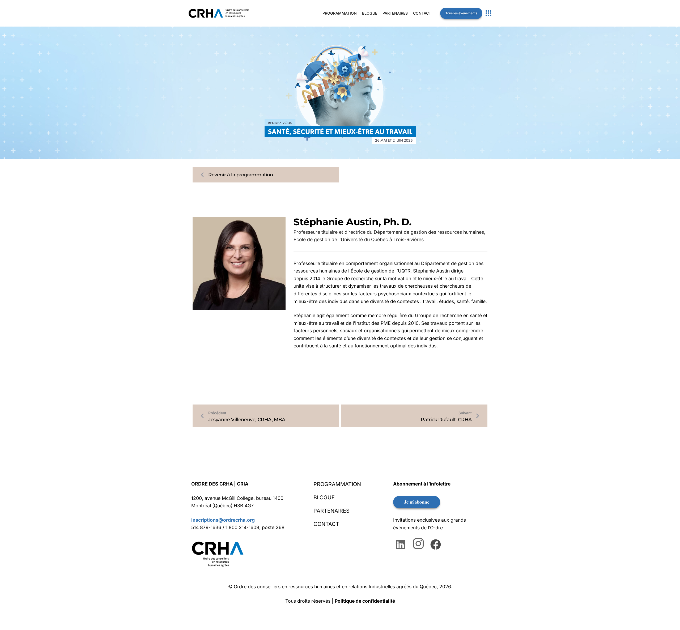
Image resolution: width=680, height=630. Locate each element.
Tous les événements (461, 13)
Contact (422, 13)
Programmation (339, 13)
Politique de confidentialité (365, 601)
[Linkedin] (402, 544)
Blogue (369, 13)
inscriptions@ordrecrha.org (223, 520)
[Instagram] (419, 544)
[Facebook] (436, 544)
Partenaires (395, 13)
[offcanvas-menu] (488, 13)
